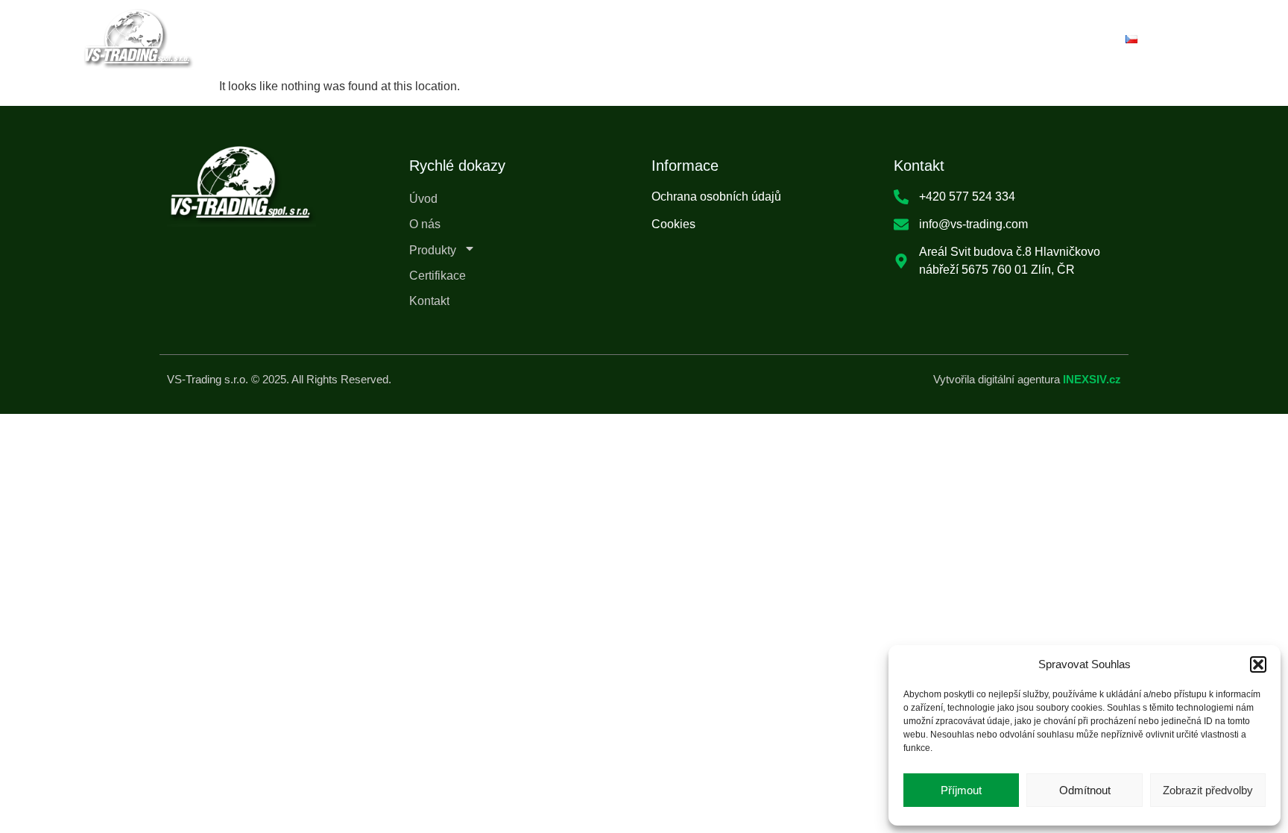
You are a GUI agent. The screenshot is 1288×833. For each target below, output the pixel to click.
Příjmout (961, 790)
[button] (1258, 664)
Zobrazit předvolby (1208, 790)
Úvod (454, 38)
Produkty (611, 39)
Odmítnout (1085, 790)
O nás (527, 38)
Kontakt (826, 38)
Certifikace (730, 38)
